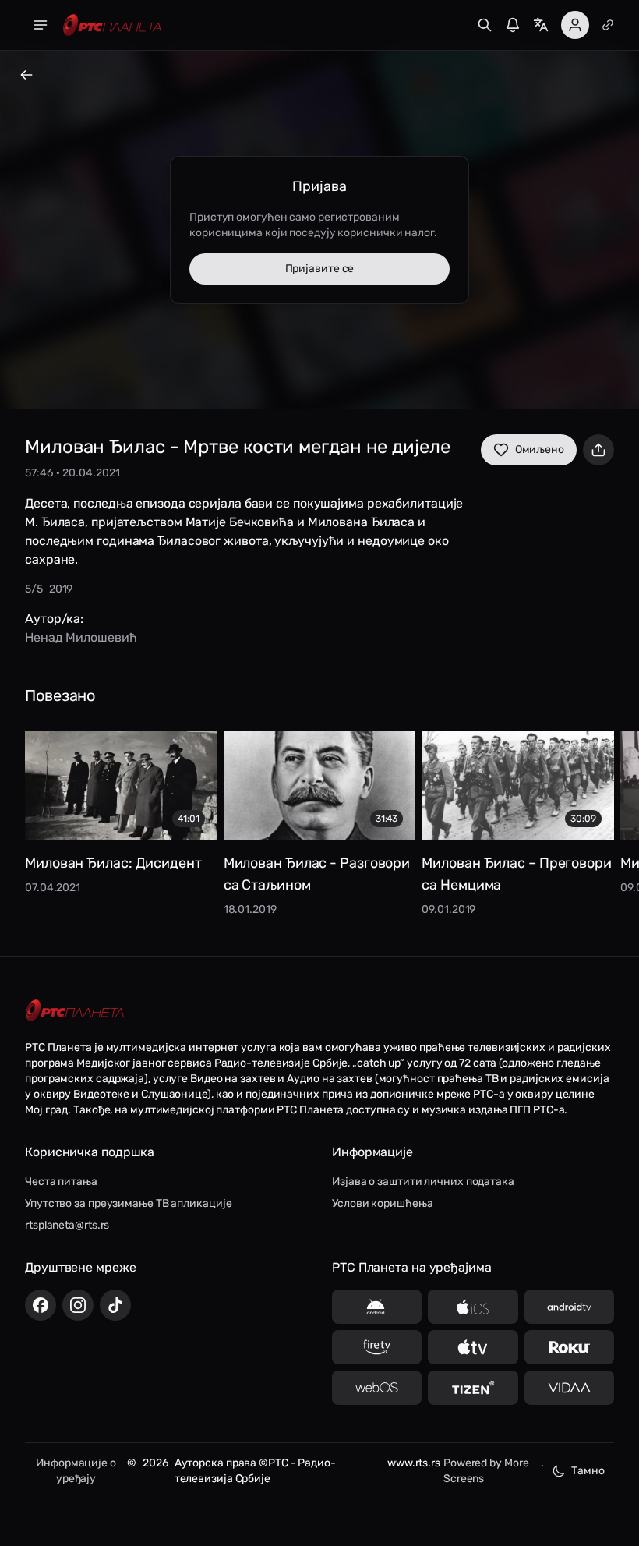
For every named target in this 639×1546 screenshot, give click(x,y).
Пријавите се (320, 268)
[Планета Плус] (608, 25)
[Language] (541, 25)
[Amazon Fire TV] (377, 1347)
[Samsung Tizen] (472, 1388)
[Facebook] (40, 1305)
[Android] (377, 1307)
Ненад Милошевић (81, 637)
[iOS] (472, 1307)
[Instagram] (78, 1305)
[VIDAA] (569, 1388)
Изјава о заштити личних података (423, 1181)
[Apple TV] (472, 1347)
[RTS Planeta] (112, 25)
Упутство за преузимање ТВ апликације (128, 1203)
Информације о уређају (76, 1470)
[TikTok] (115, 1305)
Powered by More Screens (486, 1470)
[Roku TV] (569, 1347)
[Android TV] (569, 1307)
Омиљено (539, 449)
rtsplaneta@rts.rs (67, 1225)
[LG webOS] (377, 1388)
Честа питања (61, 1181)
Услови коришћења (382, 1203)
